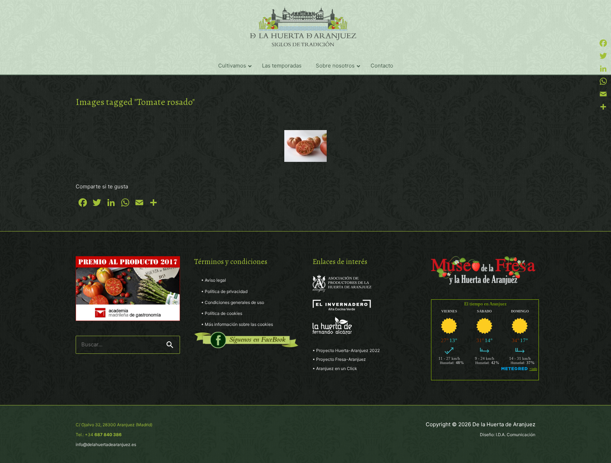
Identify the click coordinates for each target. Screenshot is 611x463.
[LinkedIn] (603, 68)
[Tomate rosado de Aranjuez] (305, 146)
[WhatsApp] (603, 81)
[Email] (603, 94)
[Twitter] (603, 55)
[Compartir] (603, 106)
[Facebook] (603, 43)
